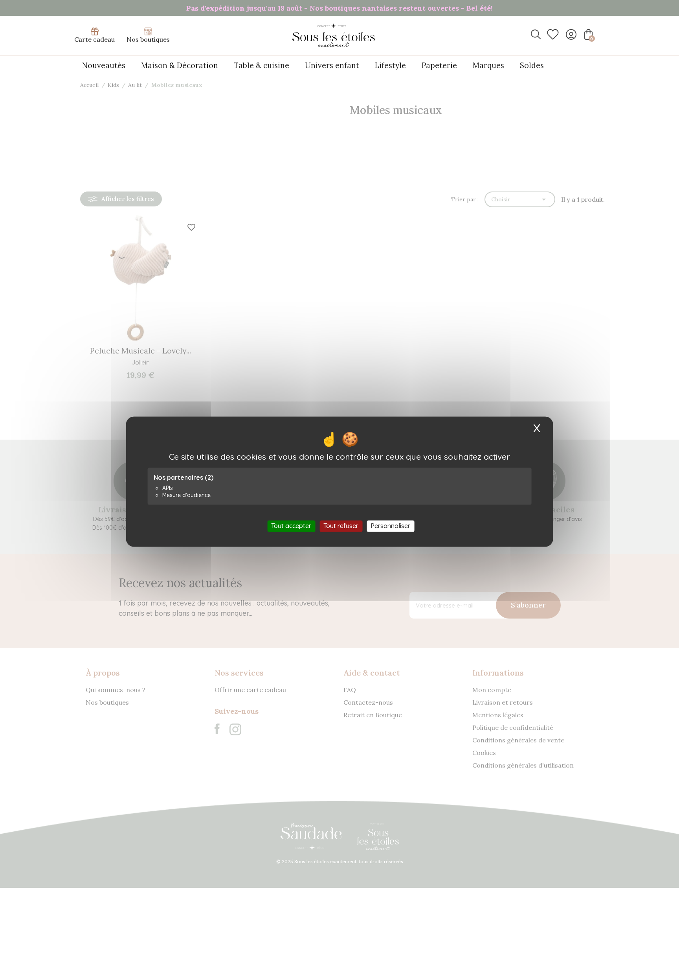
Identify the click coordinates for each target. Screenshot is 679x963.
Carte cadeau (94, 39)
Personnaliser (390, 526)
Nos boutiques (148, 39)
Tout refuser (340, 526)
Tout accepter (291, 526)
